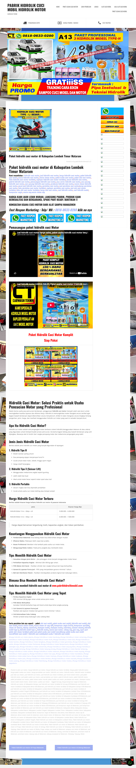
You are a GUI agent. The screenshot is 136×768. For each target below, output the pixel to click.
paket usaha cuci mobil (62, 623)
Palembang (42, 661)
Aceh (50, 640)
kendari (48, 659)
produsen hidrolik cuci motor (62, 183)
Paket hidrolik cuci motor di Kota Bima (35, 725)
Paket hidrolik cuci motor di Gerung (74, 715)
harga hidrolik (40, 637)
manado (73, 659)
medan (69, 661)
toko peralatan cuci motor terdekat (32, 188)
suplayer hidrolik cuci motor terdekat (51, 179)
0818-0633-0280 (65, 209)
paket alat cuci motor (82, 177)
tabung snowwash (30, 627)
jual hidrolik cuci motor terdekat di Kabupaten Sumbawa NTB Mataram (63, 696)
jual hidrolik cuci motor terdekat (52, 675)
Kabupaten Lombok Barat (19, 710)
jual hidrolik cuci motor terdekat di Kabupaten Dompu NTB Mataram (68, 687)
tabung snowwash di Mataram (57, 734)
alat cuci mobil (46, 623)
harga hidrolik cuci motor (69, 175)
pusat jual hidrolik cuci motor (29, 186)
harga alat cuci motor (48, 190)
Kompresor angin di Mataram (47, 713)
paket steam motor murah (38, 679)
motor (50, 637)
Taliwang (71, 734)
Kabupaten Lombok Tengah (38, 710)
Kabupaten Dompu (81, 708)
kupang (81, 651)
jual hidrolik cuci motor (49, 175)
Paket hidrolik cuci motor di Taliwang (58, 727)
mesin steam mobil (25, 625)
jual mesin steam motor (72, 675)
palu (24, 659)
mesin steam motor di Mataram (50, 715)
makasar (79, 656)
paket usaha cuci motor (64, 177)
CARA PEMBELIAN (86, 7)
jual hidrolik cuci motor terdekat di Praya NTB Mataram (36, 701)
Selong (59, 732)
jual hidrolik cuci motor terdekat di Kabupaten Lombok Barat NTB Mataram (36, 689)
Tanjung (77, 734)
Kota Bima (61, 713)
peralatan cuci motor (50, 186)
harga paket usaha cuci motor (21, 672)
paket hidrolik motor (81, 677)
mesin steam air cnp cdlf (43, 625)
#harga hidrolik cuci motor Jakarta (21, 637)
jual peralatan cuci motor (69, 186)
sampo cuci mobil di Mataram (55, 729)
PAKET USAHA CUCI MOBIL (119, 11)
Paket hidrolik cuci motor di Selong (33, 727)
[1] (130, 764)
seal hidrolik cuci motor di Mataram (44, 732)
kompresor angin (15, 192)
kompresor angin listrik (63, 625)
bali (73, 640)
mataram (55, 651)
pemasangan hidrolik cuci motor (43, 181)
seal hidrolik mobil (81, 190)
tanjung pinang (49, 649)
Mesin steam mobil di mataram (28, 715)
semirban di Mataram (69, 732)
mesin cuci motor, (56, 629)
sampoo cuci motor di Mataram (76, 729)
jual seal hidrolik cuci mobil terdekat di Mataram (46, 708)
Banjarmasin (64, 644)
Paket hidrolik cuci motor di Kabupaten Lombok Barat (55, 717)
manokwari (78, 654)
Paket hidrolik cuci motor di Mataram (61, 725)
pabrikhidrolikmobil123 (83, 161)
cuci (46, 637)
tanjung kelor (71, 647)
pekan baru (26, 656)
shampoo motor (56, 627)
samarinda (42, 647)
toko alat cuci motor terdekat (27, 190)
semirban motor (23, 734)
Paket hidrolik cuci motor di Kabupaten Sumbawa (47, 722)
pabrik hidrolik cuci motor (19, 181)
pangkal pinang (19, 649)
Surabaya (25, 640)
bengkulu (41, 642)
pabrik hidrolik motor (66, 677)
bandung (56, 637)
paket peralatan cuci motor (20, 679)
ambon (30, 651)
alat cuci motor (22, 670)
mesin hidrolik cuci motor (28, 177)
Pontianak (36, 644)
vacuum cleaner (78, 627)
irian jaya (51, 654)
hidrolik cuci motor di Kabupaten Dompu (24, 684)
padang (16, 661)
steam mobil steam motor (19, 682)
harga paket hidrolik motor (79, 670)
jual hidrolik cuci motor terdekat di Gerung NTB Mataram (58, 684)
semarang (82, 637)
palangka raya (14, 647)
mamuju (53, 656)
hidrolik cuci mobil (79, 623)
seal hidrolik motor (65, 190)
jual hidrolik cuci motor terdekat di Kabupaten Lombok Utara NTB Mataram (36, 694)
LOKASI (96, 7)
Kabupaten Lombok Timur (56, 710)
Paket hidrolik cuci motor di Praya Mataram (28, 748)
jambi (11, 644)
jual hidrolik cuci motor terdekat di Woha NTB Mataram (36, 706)
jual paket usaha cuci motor (30, 677)
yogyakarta (13, 663)
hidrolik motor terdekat (83, 672)
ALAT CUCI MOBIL (106, 7)
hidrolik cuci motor (31, 175)
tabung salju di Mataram (37, 734)
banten (16, 642)
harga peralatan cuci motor (41, 672)
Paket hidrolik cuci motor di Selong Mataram (73, 748)
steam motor (33, 682)
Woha (82, 734)
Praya (42, 729)
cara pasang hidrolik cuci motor (37, 183)
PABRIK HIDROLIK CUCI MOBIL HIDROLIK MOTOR (26, 7)
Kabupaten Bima (68, 708)
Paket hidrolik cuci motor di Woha (28, 729)
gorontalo (68, 642)
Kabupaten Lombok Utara (74, 710)
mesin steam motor (46, 177)
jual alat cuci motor (17, 675)
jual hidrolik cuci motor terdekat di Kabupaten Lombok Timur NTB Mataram (64, 691)
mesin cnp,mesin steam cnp (34, 192)
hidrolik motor (42, 629)
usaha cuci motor (44, 682)
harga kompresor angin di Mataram (74, 682)
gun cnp (76, 629)
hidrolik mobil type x (28, 629)
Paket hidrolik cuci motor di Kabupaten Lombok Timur (54, 720)
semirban (67, 627)
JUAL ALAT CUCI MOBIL (120, 7)
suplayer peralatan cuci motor (58, 188)
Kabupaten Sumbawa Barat (27, 713)
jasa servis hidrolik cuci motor (68, 181)
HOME (58, 7)
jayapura (25, 654)
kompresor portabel (81, 625)
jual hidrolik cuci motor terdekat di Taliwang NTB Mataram (37, 703)
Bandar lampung (81, 649)
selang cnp (68, 629)
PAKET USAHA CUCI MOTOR (70, 7)
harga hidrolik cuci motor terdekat (57, 670)
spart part (48, 631)
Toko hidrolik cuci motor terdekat (22, 179)
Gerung (58, 682)
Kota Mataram (70, 713)
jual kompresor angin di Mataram (67, 706)
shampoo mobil (44, 627)
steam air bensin (15, 627)
